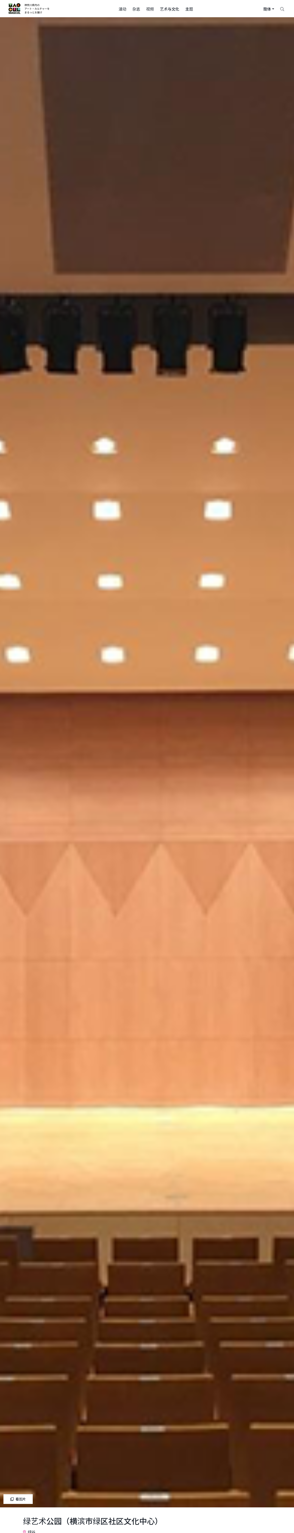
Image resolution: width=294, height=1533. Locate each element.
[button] (122, 8)
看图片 (20, 1499)
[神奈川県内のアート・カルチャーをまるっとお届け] (29, 8)
